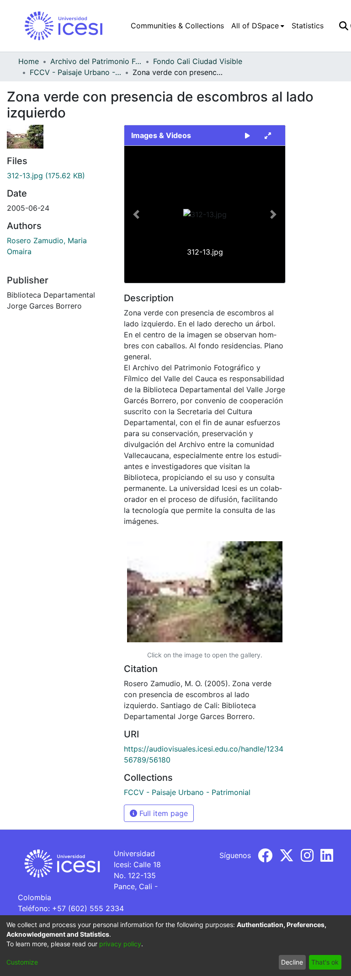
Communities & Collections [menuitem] (177, 25)
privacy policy (120, 944)
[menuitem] (257, 25)
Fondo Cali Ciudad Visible (197, 61)
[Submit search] (343, 25)
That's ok (325, 962)
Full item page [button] (162, 813)
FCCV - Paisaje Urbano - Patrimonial (75, 72)
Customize (22, 962)
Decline (292, 962)
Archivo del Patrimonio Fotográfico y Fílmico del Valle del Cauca (96, 61)
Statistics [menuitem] (308, 25)
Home (28, 61)
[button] (136, 214)
